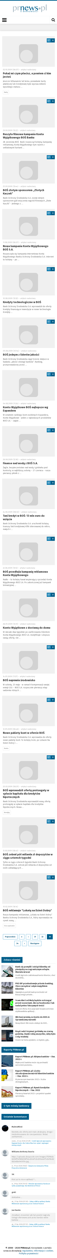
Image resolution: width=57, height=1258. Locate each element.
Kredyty (7, 812)
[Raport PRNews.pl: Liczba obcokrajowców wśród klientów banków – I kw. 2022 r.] (7, 1075)
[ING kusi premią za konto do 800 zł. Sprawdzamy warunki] (7, 1021)
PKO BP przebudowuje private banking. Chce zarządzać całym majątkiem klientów (34, 986)
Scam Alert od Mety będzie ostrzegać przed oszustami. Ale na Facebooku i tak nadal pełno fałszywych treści (34, 1003)
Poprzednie (10, 937)
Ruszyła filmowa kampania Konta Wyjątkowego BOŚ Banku (23, 136)
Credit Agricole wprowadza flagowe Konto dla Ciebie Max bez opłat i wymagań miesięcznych (31, 1143)
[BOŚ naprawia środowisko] (28, 658)
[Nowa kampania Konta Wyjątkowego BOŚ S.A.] (28, 224)
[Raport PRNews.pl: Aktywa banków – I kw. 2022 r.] (7, 1060)
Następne (34, 943)
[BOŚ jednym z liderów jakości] (28, 332)
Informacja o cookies (43, 1251)
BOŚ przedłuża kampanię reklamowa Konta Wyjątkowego (25, 573)
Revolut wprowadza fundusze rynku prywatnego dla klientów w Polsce (31, 1185)
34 (17, 943)
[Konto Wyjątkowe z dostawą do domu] (28, 606)
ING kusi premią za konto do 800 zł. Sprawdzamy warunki (32, 1018)
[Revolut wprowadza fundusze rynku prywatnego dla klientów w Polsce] (5, 1175)
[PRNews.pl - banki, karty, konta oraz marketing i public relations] (28, 8)
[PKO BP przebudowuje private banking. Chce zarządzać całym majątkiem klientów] (7, 987)
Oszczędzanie (9, 926)
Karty (6, 92)
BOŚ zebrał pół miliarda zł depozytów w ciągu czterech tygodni (28, 856)
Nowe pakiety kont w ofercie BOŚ (24, 732)
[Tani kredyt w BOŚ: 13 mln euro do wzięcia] (28, 494)
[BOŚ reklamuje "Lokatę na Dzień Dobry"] (28, 888)
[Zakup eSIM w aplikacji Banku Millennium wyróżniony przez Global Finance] (5, 1193)
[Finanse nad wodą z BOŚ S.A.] (28, 441)
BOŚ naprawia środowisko (19, 680)
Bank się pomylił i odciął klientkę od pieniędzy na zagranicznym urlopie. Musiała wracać (32, 969)
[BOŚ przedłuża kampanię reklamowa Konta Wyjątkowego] (28, 550)
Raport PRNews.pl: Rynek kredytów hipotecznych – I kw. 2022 (32, 1088)
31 (35, 937)
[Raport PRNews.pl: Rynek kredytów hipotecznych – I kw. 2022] (7, 1091)
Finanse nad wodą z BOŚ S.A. (20, 463)
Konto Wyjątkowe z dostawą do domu (26, 627)
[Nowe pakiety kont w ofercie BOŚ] (28, 711)
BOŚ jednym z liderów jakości (21, 354)
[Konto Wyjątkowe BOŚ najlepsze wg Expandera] (28, 385)
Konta (6, 748)
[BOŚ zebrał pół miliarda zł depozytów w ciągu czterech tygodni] (28, 832)
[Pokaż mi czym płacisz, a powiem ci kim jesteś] (28, 51)
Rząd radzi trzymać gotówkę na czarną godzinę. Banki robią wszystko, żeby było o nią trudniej (35, 1034)
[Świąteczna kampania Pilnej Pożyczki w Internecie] (5, 1152)
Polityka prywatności (28, 1253)
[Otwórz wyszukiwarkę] (53, 20)
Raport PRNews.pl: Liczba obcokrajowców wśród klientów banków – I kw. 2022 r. (34, 1073)
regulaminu (27, 1251)
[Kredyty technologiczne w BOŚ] (28, 280)
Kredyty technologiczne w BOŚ (22, 302)
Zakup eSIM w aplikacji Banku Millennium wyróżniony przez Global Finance (31, 1203)
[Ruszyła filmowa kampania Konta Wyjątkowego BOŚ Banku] (28, 112)
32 (42, 937)
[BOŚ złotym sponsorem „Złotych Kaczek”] (28, 168)
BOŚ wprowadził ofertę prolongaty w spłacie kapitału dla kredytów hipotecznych (26, 794)
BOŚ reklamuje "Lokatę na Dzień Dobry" (27, 910)
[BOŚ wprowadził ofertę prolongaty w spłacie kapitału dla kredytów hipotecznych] (28, 768)
